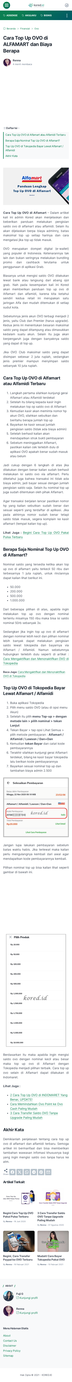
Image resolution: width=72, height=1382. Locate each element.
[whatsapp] (27, 1172)
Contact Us (10, 1340)
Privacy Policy (11, 1350)
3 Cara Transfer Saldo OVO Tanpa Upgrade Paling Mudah (51, 1217)
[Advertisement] (32, 95)
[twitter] (19, 1172)
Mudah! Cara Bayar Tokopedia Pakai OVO (51, 1258)
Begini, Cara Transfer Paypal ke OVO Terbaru (18, 1258)
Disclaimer (9, 1345)
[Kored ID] (36, 5)
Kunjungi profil (28, 1298)
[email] (48, 1172)
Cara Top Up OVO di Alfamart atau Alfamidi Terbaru (35, 134)
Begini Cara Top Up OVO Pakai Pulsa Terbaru (18, 1215)
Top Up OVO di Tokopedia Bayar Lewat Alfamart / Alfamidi (34, 148)
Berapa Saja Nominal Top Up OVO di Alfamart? (32, 140)
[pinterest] (41, 1172)
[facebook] (12, 1172)
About (6, 1335)
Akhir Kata (11, 156)
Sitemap (8, 1355)
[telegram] (34, 1172)
